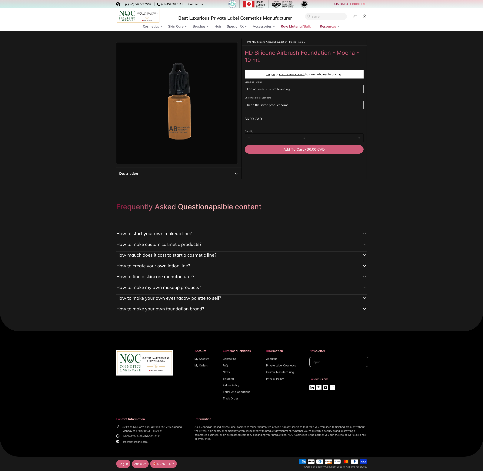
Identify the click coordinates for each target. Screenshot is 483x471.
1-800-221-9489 (132, 436)
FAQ (225, 365)
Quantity (249, 131)
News (226, 372)
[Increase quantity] (359, 138)
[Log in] (363, 16)
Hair (218, 26)
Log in (270, 74)
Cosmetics (151, 26)
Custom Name (258, 97)
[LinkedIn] (312, 387)
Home (248, 41)
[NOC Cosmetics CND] (138, 15)
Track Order (230, 398)
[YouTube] (325, 387)
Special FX (235, 26)
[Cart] (354, 16)
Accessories (262, 26)
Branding (253, 81)
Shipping (228, 378)
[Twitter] (318, 387)
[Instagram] (332, 387)
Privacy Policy (275, 378)
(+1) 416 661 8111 (171, 4)
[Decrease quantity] (249, 138)
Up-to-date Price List (350, 4)
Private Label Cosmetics (281, 365)
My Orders (201, 365)
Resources (328, 26)
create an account (292, 74)
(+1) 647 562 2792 (140, 4)
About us (271, 358)
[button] (304, 149)
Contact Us (195, 4)
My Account (202, 358)
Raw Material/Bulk (296, 26)
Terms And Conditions (236, 391)
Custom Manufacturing (280, 372)
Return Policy (231, 385)
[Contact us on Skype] (119, 4)
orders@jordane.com (135, 441)
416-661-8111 (152, 436)
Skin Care (176, 26)
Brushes (199, 26)
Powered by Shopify (313, 466)
